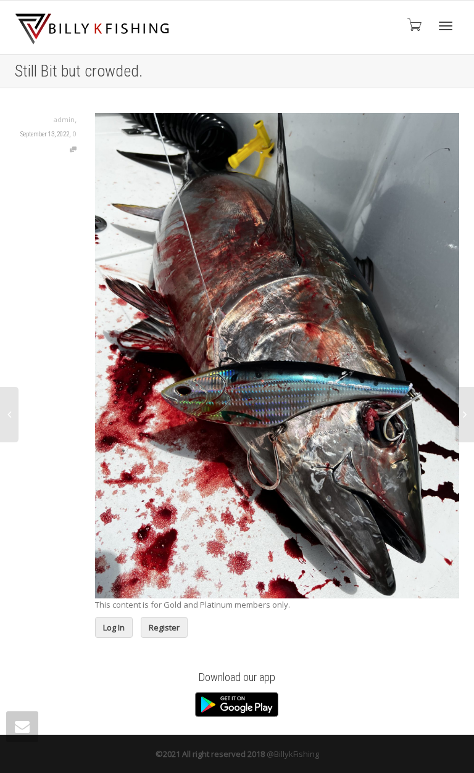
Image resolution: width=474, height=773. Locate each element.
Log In (114, 627)
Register (164, 627)
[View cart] (413, 24)
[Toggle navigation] (445, 25)
